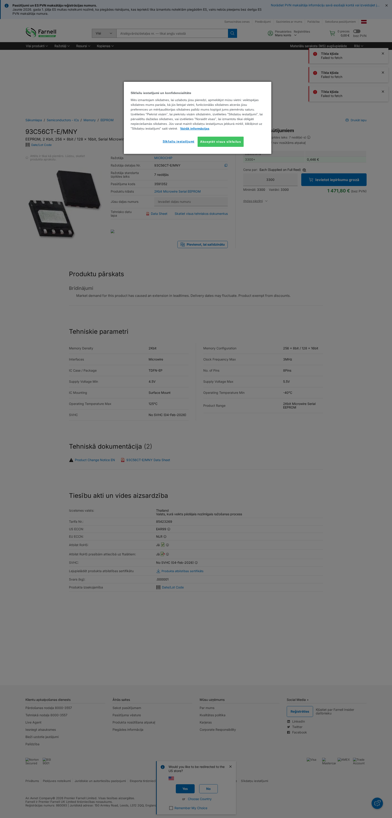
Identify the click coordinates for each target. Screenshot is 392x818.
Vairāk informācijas (194, 128)
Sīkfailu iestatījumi (178, 141)
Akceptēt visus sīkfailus (220, 141)
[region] (197, 118)
